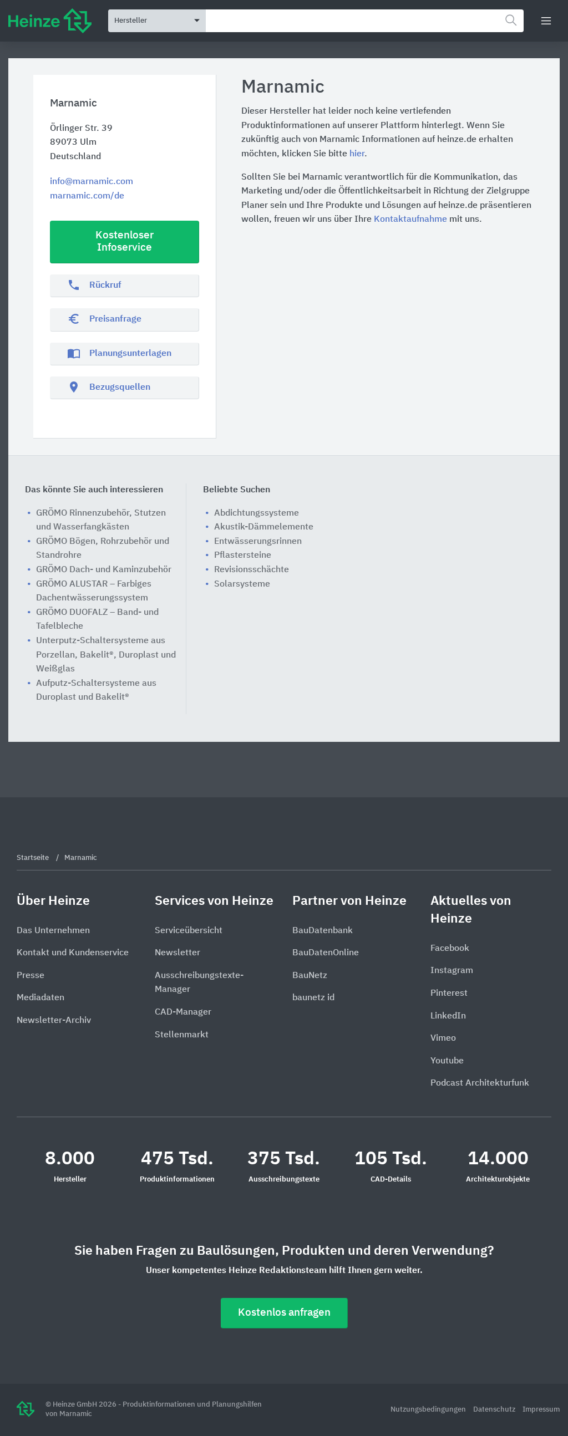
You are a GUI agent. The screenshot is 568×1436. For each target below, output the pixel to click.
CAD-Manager (183, 1012)
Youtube (447, 1061)
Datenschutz (495, 1409)
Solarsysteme (242, 584)
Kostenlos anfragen (284, 1312)
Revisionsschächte (251, 570)
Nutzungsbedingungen (429, 1409)
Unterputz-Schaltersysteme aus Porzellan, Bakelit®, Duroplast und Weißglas (106, 655)
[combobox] (365, 20)
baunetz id (313, 998)
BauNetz (309, 975)
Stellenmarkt (182, 1035)
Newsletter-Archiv (54, 1020)
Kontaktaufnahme (410, 219)
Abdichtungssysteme (256, 513)
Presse (30, 975)
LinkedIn (448, 1016)
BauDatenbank (322, 930)
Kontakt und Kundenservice (73, 953)
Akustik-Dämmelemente (263, 527)
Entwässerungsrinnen (258, 541)
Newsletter (177, 953)
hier (356, 154)
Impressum (541, 1409)
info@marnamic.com (91, 181)
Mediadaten (40, 998)
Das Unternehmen (53, 930)
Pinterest (449, 993)
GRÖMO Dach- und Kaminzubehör (103, 570)
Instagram (451, 970)
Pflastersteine (242, 555)
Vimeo (443, 1038)
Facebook (449, 948)
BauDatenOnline (325, 953)
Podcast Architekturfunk (479, 1083)
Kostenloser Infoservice (124, 241)
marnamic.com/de (87, 196)
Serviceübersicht (188, 930)
